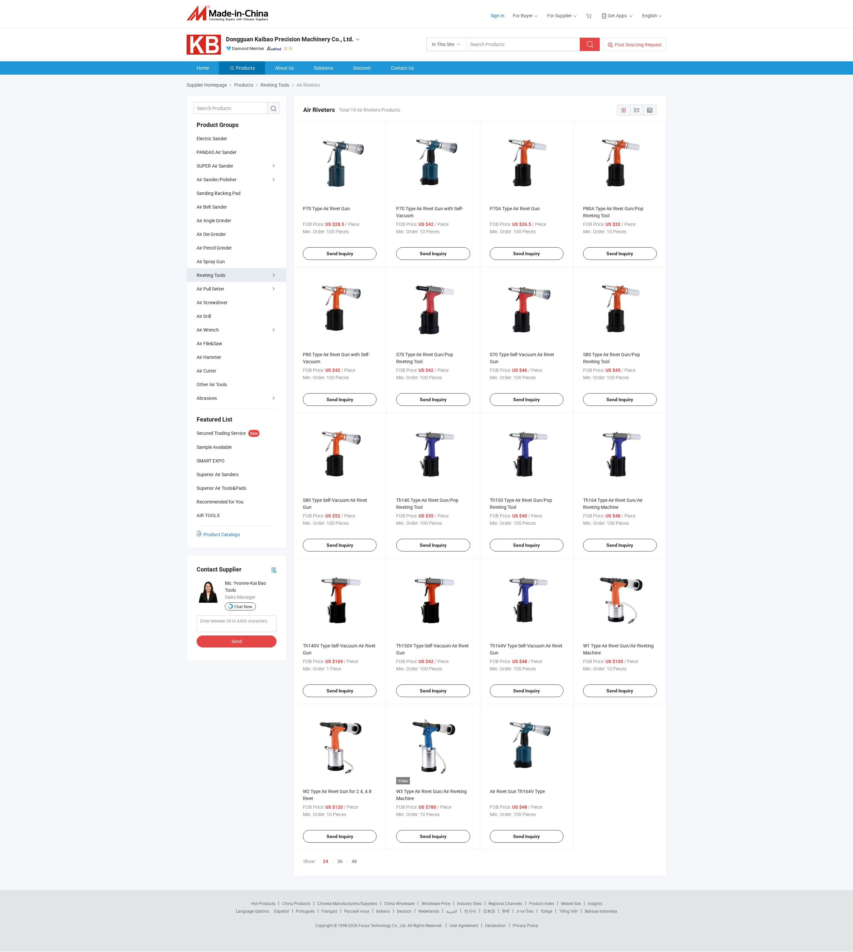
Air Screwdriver (212, 302)
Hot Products (263, 903)
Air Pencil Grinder (214, 248)
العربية (451, 911)
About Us (284, 68)
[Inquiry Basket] (589, 15)
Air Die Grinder (211, 234)
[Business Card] (274, 569)
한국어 (470, 911)
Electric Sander (212, 138)
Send (237, 641)
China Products (296, 903)
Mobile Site (571, 903)
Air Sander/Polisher (217, 179)
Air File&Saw (209, 343)
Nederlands (429, 911)
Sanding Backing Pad (219, 193)
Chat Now (243, 606)
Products (245, 68)
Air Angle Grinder (214, 220)
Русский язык (356, 911)
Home (203, 68)
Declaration (495, 925)
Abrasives (207, 398)
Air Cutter (206, 371)
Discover (362, 68)
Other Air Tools (212, 384)
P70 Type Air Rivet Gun (326, 208)
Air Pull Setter (210, 289)
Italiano (383, 911)
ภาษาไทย (524, 911)
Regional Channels (505, 903)
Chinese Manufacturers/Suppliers (347, 903)
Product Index (541, 903)
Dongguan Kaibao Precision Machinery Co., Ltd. (290, 39)
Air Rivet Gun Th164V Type (517, 791)
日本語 (489, 911)
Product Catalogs (222, 534)
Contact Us (402, 68)
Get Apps (617, 15)
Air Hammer (209, 357)
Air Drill (204, 316)
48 (354, 861)
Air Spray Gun (211, 261)
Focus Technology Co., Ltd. (383, 925)
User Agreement (463, 925)
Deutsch (404, 911)
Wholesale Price (436, 903)
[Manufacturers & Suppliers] (229, 13)
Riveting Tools (211, 275)
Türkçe (546, 911)
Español (281, 911)
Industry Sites (469, 903)
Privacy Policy (525, 925)
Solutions (323, 68)
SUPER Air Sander (215, 166)
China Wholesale (399, 903)
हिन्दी (505, 911)
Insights (595, 903)
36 (340, 861)
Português (305, 911)
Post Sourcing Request (638, 44)
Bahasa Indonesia (601, 911)
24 (325, 861)
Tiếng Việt (568, 911)
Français (329, 911)
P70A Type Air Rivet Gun (515, 208)
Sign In (497, 15)
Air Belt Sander (212, 207)
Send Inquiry (340, 253)
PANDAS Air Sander (217, 152)
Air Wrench (208, 330)
